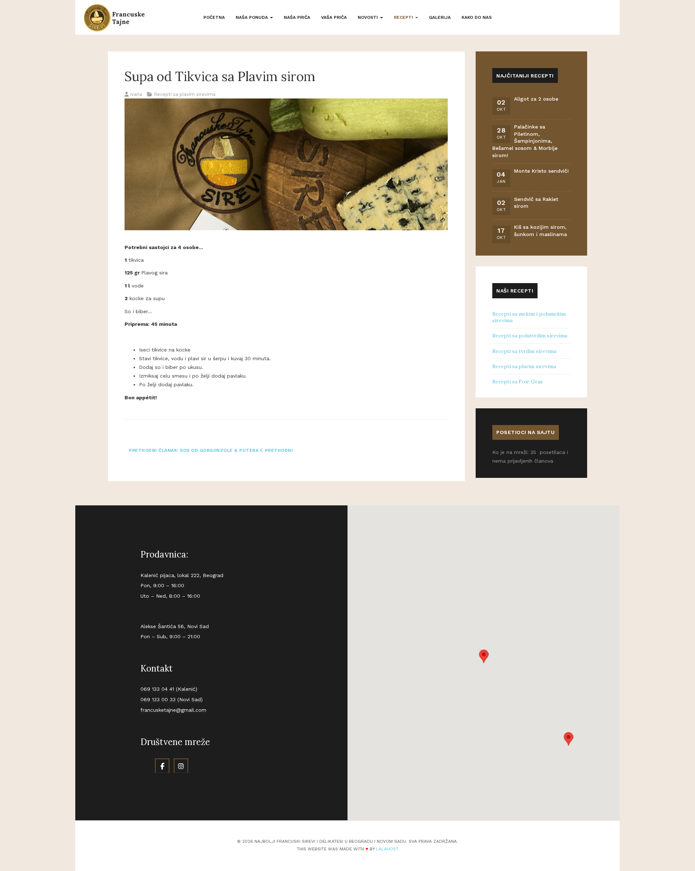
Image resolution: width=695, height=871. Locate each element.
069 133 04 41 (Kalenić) (168, 689)
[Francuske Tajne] (114, 17)
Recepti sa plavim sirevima (524, 366)
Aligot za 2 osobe (536, 99)
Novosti (368, 17)
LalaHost (387, 848)
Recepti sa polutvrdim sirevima (529, 335)
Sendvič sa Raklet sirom (536, 202)
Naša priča (297, 17)
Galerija (440, 17)
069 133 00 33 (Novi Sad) (171, 699)
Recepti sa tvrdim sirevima (524, 351)
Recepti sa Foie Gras (517, 381)
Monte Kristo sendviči (541, 171)
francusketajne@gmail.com (173, 710)
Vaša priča (334, 17)
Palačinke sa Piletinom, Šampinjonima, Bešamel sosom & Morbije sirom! (524, 141)
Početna (214, 17)
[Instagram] (181, 765)
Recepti (404, 17)
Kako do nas (477, 17)
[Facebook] (162, 765)
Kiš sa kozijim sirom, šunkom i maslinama (540, 230)
